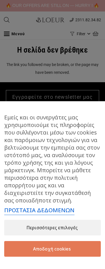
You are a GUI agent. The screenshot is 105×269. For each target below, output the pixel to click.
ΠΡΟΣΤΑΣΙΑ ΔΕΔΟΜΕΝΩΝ (39, 210)
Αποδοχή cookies (52, 249)
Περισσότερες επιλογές (52, 228)
